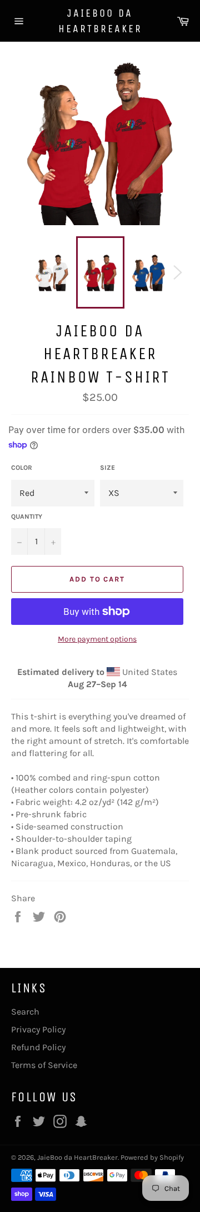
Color (21, 467)
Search (25, 1011)
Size (107, 467)
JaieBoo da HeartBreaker (100, 21)
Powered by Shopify (152, 1157)
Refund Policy (38, 1047)
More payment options (97, 639)
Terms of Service (44, 1065)
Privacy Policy (38, 1029)
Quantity (26, 516)
